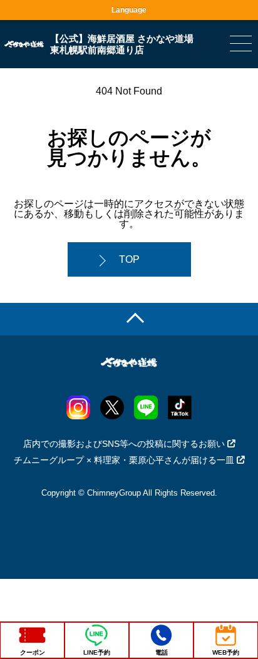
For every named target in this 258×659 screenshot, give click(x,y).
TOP (129, 259)
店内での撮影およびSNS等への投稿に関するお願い (124, 444)
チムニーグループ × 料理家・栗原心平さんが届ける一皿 (124, 460)
